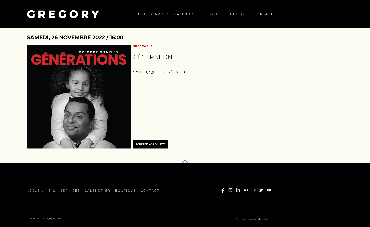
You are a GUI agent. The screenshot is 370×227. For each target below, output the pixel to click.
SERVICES (160, 14)
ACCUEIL (35, 190)
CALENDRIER (187, 14)
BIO (142, 14)
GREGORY (64, 14)
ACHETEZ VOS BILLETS (150, 144)
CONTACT (263, 14)
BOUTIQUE (239, 14)
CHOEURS (214, 14)
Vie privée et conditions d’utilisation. (253, 219)
